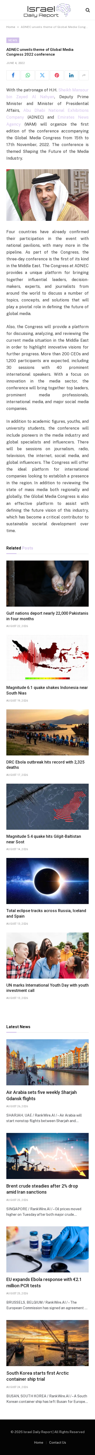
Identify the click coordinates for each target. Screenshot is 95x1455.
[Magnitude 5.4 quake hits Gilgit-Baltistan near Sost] (47, 807)
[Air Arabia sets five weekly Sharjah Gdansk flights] (47, 1062)
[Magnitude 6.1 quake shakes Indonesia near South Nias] (47, 658)
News (12, 40)
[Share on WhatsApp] (27, 75)
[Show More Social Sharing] (84, 75)
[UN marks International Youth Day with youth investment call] (47, 955)
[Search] (87, 10)
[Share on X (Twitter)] (42, 75)
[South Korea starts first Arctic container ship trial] (47, 1343)
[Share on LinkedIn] (71, 75)
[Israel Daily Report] (48, 10)
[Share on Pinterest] (57, 75)
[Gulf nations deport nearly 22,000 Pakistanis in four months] (47, 584)
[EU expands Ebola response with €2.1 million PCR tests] (47, 1249)
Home (10, 27)
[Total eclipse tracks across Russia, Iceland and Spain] (47, 881)
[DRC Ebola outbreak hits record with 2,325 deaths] (47, 732)
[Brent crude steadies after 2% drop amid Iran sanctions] (47, 1156)
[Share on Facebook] (13, 75)
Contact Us (57, 1442)
